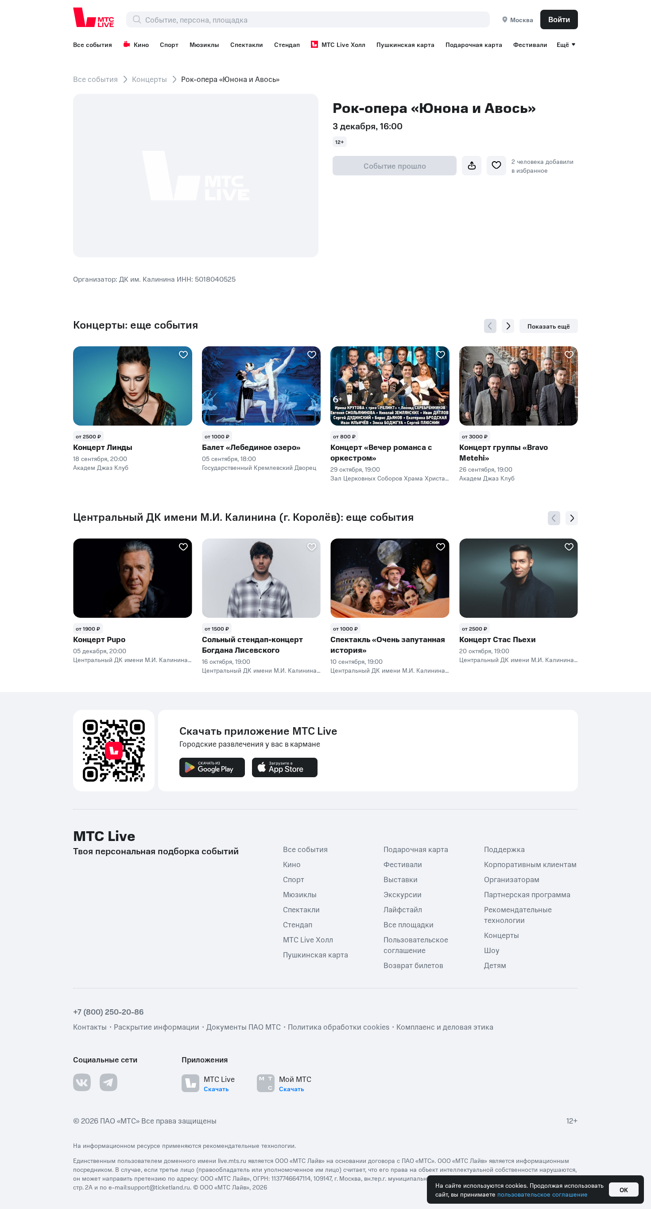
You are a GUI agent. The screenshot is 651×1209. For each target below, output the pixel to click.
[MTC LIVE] (94, 17)
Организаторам (511, 879)
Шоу (492, 950)
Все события (92, 44)
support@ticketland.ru (159, 1186)
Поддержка (504, 849)
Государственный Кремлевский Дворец (259, 467)
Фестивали (530, 44)
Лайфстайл (403, 909)
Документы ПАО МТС (243, 1026)
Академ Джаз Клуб (100, 467)
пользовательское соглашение (542, 1194)
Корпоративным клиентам (530, 864)
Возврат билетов (413, 965)
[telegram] (108, 1082)
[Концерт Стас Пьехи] (518, 578)
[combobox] (317, 19)
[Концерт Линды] (132, 386)
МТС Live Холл (343, 44)
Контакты (90, 1026)
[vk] (82, 1082)
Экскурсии (403, 894)
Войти (559, 19)
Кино (141, 44)
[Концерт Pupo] (132, 578)
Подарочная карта (474, 44)
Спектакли (246, 44)
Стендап (287, 44)
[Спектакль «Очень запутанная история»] (390, 578)
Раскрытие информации (156, 1026)
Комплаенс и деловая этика (444, 1026)
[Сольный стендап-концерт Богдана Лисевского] (261, 578)
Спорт (169, 44)
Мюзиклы (204, 44)
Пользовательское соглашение (416, 944)
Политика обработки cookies (338, 1026)
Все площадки (409, 924)
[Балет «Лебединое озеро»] (261, 386)
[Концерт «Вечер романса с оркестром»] (390, 386)
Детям (495, 965)
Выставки (401, 879)
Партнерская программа (527, 894)
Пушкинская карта (405, 44)
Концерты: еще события (135, 324)
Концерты (149, 79)
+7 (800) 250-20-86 (108, 1011)
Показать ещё (548, 326)
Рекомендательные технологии (518, 914)
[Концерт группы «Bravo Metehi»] (518, 386)
